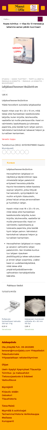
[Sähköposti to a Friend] (18, 152)
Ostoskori (7, 395)
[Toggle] (4, 162)
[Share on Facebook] (9, 152)
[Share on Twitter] (13, 152)
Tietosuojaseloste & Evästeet (17, 376)
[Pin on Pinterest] (22, 152)
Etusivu (5, 79)
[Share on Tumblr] (27, 152)
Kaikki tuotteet (19, 79)
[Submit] (40, 19)
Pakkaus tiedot (15, 285)
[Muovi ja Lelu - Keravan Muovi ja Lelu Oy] (23, 7)
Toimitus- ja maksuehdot (15, 373)
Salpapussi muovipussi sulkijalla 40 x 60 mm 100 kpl (34, 321)
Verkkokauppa (31, 414)
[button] (4, 8)
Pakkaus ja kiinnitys (32, 81)
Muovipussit (8, 83)
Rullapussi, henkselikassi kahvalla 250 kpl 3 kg (11, 321)
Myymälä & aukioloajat (14, 410)
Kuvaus (11, 162)
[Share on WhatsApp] (4, 152)
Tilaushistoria (9, 399)
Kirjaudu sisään (10, 391)
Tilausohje (35, 369)
